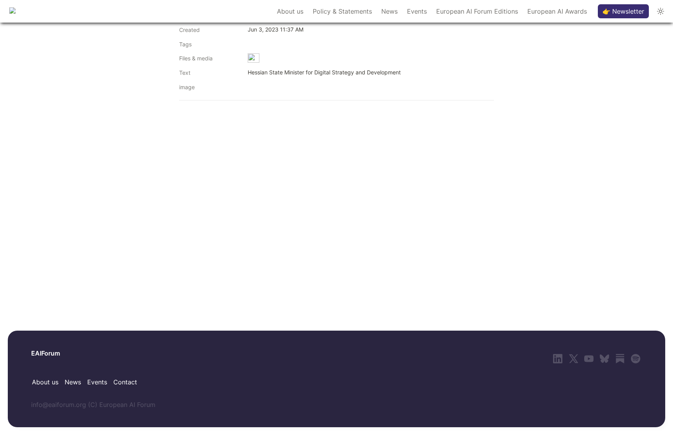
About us (290, 11)
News (389, 11)
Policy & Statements (342, 11)
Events (417, 11)
